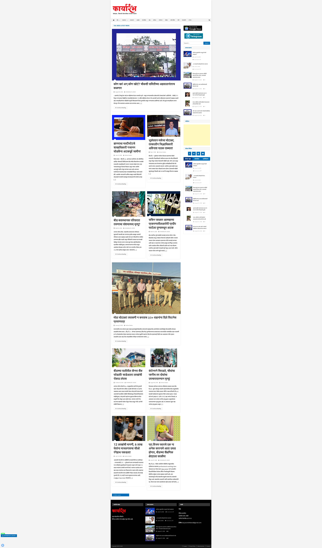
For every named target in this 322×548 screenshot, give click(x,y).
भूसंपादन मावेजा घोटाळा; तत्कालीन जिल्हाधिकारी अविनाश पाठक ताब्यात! (161, 144)
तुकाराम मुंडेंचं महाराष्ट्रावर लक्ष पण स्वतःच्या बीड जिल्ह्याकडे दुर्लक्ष (200, 94)
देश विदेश (144, 20)
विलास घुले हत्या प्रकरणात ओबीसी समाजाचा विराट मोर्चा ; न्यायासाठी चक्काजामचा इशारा (200, 75)
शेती (178, 20)
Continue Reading (121, 107)
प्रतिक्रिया (205, 159)
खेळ (149, 20)
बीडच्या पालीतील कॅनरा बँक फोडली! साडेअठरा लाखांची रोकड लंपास (128, 374)
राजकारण (132, 20)
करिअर (154, 20)
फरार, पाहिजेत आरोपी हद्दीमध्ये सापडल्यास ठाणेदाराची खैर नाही (201, 103)
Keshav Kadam (128, 155)
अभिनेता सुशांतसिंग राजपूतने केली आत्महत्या (199, 53)
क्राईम (138, 20)
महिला (166, 20)
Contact (208, 546)
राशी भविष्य (172, 20)
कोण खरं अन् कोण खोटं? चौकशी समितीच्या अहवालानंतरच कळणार (201, 111)
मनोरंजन (160, 20)
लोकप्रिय (196, 159)
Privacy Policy (192, 546)
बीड (117, 20)
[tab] (188, 159)
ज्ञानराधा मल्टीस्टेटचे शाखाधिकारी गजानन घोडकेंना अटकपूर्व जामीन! (127, 147)
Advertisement (200, 546)
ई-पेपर (190, 20)
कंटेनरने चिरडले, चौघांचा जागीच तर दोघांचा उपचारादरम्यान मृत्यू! (162, 374)
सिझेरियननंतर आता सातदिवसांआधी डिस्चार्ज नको (200, 85)
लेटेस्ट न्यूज (188, 159)
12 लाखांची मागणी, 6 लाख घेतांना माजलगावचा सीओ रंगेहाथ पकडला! (128, 448)
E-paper (185, 546)
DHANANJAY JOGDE (131, 92)
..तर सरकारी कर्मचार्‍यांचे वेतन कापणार (200, 64)
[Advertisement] (197, 134)
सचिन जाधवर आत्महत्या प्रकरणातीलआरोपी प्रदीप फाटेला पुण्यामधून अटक (162, 223)
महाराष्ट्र (124, 20)
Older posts (117, 495)
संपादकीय (184, 20)
